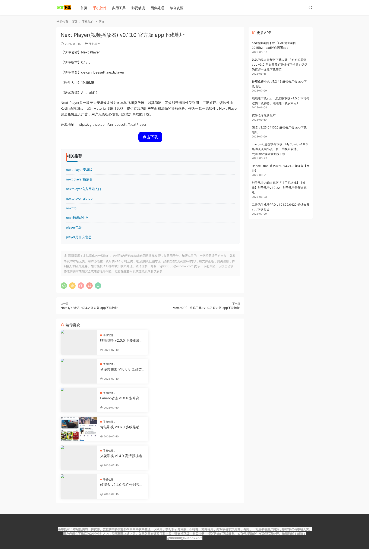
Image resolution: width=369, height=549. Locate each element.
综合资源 (176, 8)
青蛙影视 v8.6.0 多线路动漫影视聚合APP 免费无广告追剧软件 (121, 427)
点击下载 (150, 137)
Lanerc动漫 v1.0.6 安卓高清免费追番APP (121, 398)
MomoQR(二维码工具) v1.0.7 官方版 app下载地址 (206, 308)
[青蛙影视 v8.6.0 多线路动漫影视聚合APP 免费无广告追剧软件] (79, 429)
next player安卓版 (79, 170)
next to (71, 208)
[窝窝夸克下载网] (63, 7)
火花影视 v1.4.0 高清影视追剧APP (121, 456)
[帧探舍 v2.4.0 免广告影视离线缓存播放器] (79, 486)
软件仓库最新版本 (264, 115)
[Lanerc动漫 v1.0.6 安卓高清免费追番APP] (79, 400)
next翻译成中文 (77, 218)
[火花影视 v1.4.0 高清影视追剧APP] (79, 458)
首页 (84, 8)
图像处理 (157, 8)
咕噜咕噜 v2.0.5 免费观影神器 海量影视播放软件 (121, 340)
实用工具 (119, 8)
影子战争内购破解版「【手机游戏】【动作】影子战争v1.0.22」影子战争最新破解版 (279, 187)
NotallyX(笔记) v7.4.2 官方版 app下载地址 (89, 308)
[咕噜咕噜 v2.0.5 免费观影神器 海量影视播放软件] (79, 342)
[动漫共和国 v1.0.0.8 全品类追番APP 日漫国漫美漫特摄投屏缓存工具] (79, 371)
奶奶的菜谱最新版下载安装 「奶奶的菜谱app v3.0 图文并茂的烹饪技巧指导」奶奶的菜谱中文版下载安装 (279, 64)
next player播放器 (79, 179)
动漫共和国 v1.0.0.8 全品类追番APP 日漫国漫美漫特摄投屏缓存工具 (121, 369)
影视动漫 (138, 8)
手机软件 (100, 8)
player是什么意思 (78, 237)
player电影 (74, 227)
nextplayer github (79, 198)
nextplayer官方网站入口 (83, 189)
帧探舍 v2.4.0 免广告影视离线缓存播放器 (121, 485)
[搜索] (310, 7)
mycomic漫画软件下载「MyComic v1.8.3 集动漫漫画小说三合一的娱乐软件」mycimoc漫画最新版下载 (280, 149)
